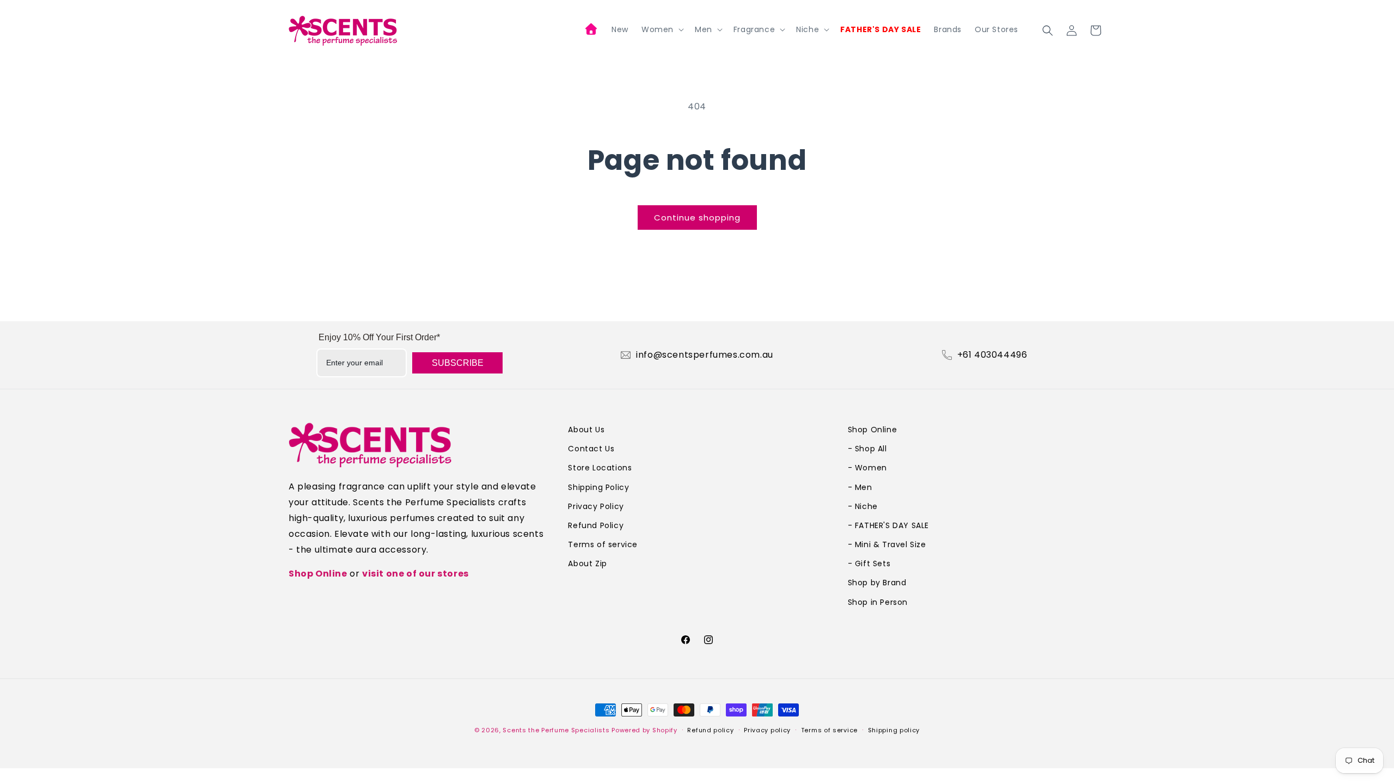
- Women (867, 467)
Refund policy (710, 730)
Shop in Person (878, 602)
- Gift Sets (869, 563)
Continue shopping (697, 217)
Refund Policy (595, 525)
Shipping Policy (598, 487)
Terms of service (603, 544)
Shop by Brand (877, 582)
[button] (661, 29)
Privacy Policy (595, 506)
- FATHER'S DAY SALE (888, 525)
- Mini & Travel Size (887, 544)
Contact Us (591, 448)
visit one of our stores (415, 573)
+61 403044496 (992, 355)
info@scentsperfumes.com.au (704, 355)
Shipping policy (894, 730)
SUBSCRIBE (458, 362)
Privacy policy (767, 730)
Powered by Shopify (644, 730)
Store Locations (600, 467)
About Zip (587, 563)
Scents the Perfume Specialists (556, 730)
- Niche (863, 506)
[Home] (592, 30)
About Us (586, 429)
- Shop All (867, 448)
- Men (860, 487)
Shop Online (318, 573)
